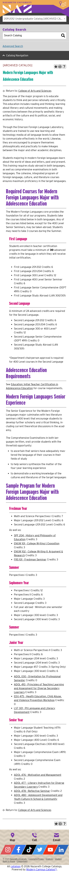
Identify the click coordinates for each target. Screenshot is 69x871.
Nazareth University (17, 7)
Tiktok (29, 849)
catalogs (16, 866)
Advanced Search (13, 46)
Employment (22, 861)
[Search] (63, 35)
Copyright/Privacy (36, 859)
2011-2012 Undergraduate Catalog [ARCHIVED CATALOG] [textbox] (35, 18)
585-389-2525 (34, 837)
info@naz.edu (56, 837)
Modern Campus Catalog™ (41, 869)
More (62, 4)
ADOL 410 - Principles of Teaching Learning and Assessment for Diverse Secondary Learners (39, 688)
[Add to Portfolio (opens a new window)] (56, 66)
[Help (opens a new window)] (64, 66)
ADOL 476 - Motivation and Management (37, 774)
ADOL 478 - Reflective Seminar (32, 790)
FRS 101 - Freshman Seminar (30, 559)
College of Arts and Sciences (34, 90)
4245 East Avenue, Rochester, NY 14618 (12, 837)
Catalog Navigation (17, 55)
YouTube (50, 849)
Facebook (18, 849)
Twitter (39, 849)
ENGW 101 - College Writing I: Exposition (36, 543)
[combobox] (34, 18)
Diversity (49, 859)
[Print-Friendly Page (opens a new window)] (60, 66)
